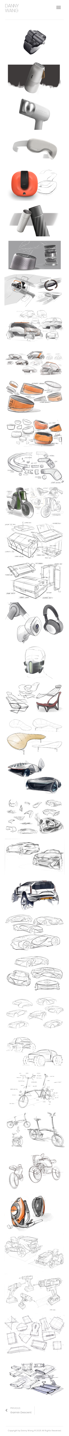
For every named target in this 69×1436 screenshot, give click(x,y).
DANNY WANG (12, 8)
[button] (58, 7)
